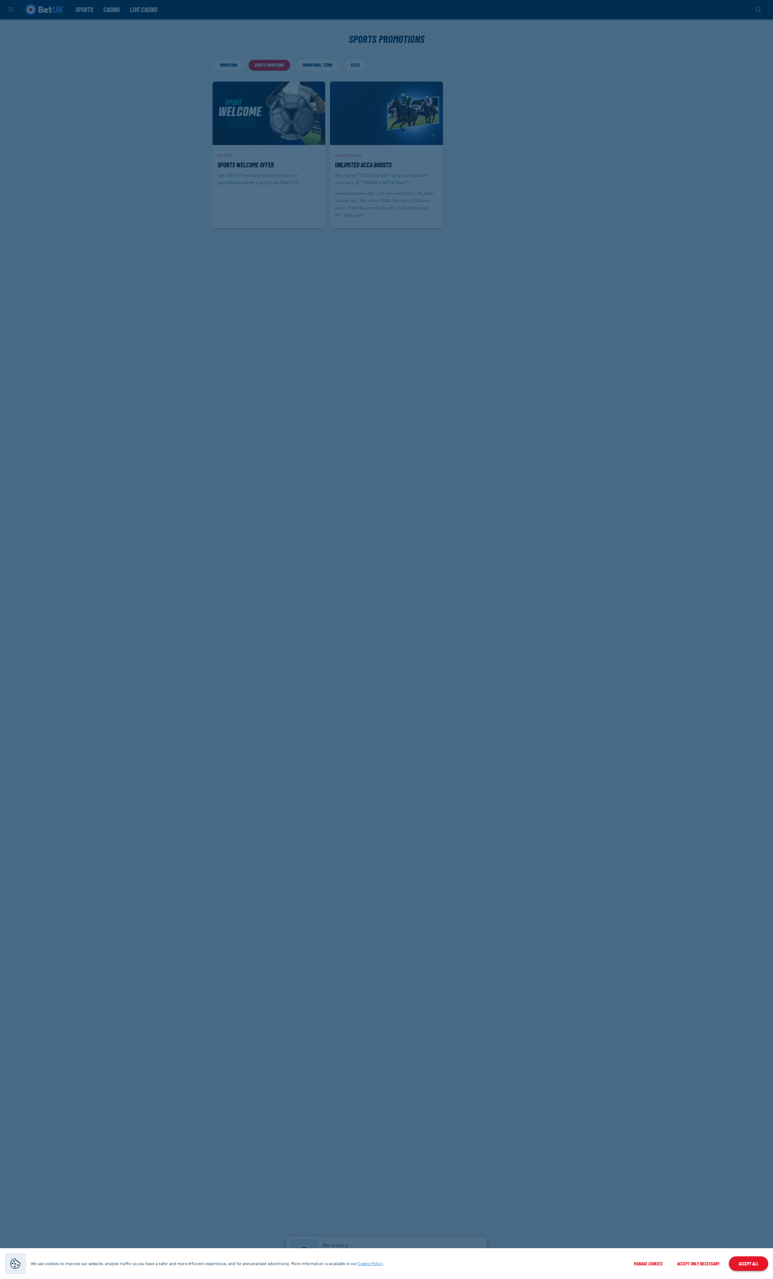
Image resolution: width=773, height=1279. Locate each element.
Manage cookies (648, 1263)
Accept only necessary (698, 1263)
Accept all (749, 1263)
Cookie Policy (370, 1263)
